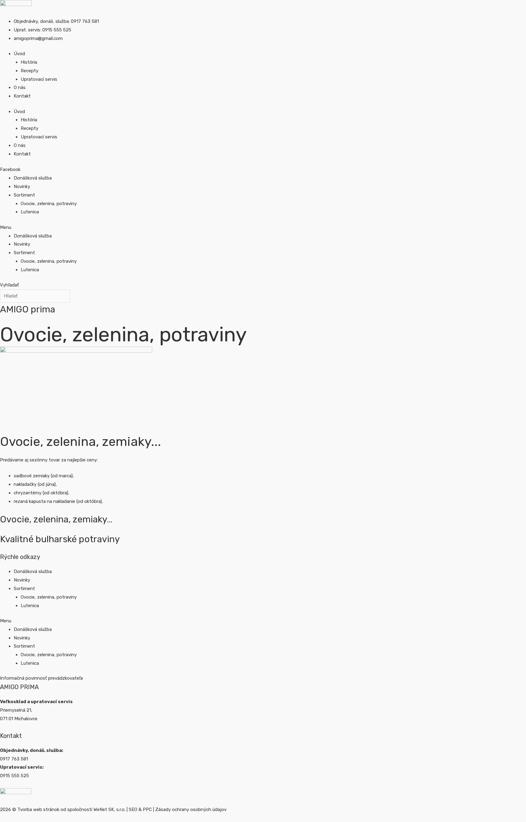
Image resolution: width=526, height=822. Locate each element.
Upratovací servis (39, 79)
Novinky (22, 186)
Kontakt (22, 96)
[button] (173, 227)
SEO (133, 809)
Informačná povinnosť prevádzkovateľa (41, 678)
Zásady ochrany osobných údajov (190, 809)
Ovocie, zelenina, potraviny (49, 203)
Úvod (19, 53)
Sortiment (24, 195)
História (29, 62)
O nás (20, 87)
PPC (147, 809)
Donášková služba (33, 178)
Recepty (29, 70)
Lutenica (30, 212)
